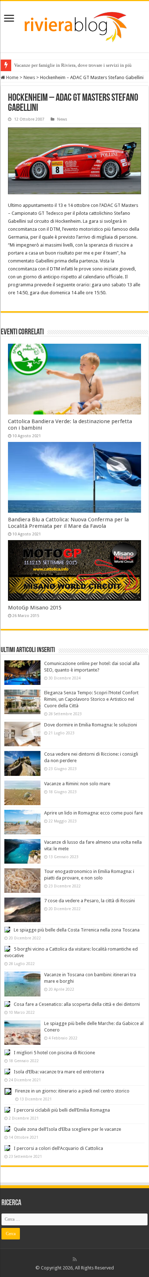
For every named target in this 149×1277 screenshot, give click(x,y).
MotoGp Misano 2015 (34, 607)
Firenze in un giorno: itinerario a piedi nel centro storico (72, 1091)
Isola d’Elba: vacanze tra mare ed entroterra (59, 1071)
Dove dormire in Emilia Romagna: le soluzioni (90, 724)
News (29, 77)
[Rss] (74, 1259)
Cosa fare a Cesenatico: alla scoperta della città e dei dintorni (77, 1004)
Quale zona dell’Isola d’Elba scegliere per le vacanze (67, 1129)
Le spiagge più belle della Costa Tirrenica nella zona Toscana (77, 930)
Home (11, 77)
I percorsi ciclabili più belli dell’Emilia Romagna (62, 1110)
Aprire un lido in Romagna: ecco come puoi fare (93, 813)
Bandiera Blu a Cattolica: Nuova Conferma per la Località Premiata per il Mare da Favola (68, 522)
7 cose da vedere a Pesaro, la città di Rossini (89, 900)
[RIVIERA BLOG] (74, 25)
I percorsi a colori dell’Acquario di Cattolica (58, 1148)
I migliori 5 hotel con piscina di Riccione (54, 1052)
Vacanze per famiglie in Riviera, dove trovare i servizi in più (73, 65)
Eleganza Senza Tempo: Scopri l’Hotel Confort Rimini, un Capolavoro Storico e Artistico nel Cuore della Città (91, 699)
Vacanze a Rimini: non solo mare (77, 783)
